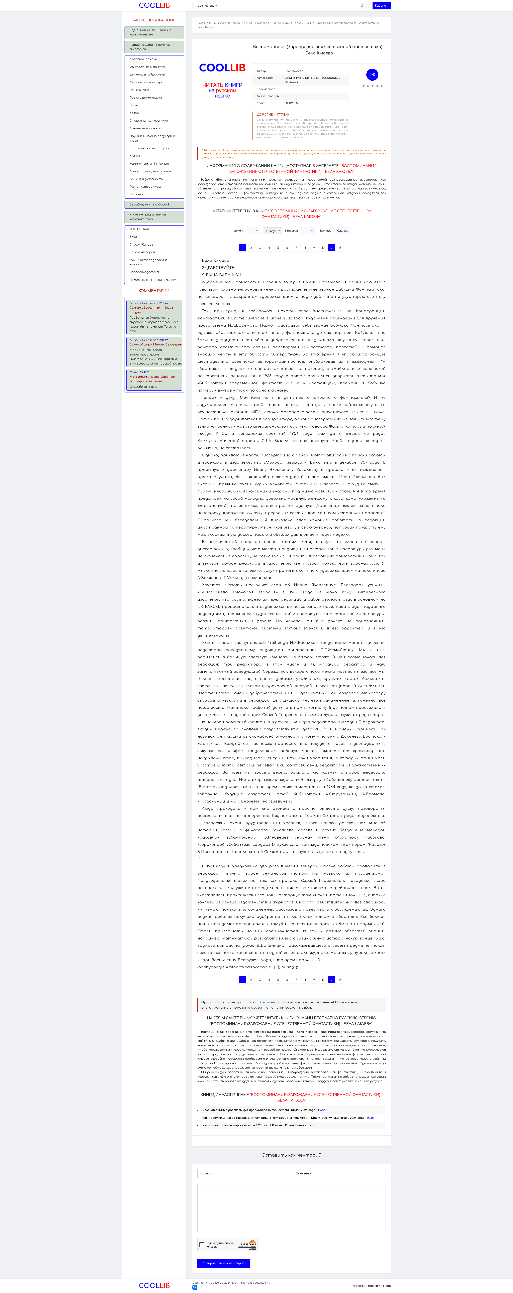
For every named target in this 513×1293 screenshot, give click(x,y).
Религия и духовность (146, 179)
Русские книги (207, 23)
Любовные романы (143, 59)
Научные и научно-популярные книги (152, 138)
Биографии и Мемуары (273, 23)
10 (323, 247)
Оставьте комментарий (264, 1002)
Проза (134, 105)
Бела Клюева (294, 71)
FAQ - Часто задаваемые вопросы (148, 262)
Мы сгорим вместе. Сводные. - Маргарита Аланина (154, 379)
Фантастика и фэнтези (147, 66)
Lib (154, 5)
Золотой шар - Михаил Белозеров (156, 344)
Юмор (134, 113)
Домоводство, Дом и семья (150, 171)
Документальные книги (147, 128)
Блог (133, 236)
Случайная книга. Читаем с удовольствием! (150, 32)
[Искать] (362, 5)
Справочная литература (149, 148)
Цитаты (136, 194)
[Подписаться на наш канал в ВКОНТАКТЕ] (194, 1289)
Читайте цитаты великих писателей (149, 47)
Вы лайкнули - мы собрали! (149, 204)
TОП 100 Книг (139, 229)
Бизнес (134, 155)
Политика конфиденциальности (153, 279)
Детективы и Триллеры (147, 74)
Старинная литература (148, 120)
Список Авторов (142, 252)
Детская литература (146, 82)
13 (340, 247)
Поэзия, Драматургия (146, 97)
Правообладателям (144, 272)
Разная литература (145, 186)
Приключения (139, 90)
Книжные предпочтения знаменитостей (147, 217)
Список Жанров (141, 244)
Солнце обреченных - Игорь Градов (152, 310)
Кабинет (381, 5)
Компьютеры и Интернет (149, 163)
